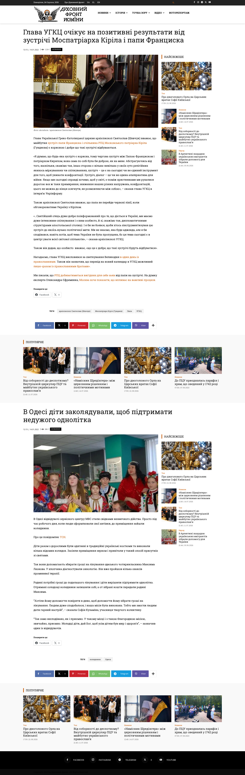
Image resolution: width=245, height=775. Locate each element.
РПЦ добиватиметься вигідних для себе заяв (84, 275)
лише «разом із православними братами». (62, 266)
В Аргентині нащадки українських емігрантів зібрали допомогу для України (193, 158)
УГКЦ (139, 311)
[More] (153, 325)
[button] (173, 2)
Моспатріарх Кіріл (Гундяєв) (108, 311)
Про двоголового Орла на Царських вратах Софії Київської (184, 98)
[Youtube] (210, 2)
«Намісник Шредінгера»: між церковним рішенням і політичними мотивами (194, 115)
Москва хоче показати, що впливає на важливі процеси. (117, 280)
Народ (181, 151)
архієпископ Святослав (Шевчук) (74, 311)
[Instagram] (198, 2)
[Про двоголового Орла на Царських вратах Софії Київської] (187, 76)
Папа (129, 311)
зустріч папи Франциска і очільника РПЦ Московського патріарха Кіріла (97, 143)
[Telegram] (202, 2)
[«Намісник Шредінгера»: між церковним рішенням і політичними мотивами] (169, 116)
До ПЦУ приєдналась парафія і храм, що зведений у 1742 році (197, 382)
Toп (163, 93)
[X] (206, 2)
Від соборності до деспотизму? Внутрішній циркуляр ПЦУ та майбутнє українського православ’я (194, 137)
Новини (56, 49)
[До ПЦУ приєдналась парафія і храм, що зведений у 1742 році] (198, 360)
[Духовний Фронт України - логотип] (61, 14)
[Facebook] (194, 2)
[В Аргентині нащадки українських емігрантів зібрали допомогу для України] (169, 157)
